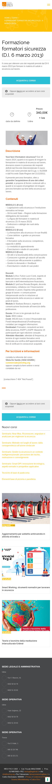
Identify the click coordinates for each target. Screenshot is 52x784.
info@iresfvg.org (9, 774)
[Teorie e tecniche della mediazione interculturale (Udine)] (26, 615)
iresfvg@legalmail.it (31, 772)
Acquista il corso (26, 81)
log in (19, 91)
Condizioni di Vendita (40, 777)
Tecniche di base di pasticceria (15, 473)
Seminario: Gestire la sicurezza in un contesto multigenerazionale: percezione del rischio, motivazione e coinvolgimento (22, 455)
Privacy (29, 777)
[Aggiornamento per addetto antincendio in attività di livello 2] (26, 508)
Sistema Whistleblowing (20, 779)
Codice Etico (36, 779)
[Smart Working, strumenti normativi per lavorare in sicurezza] (26, 562)
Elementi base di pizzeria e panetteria (19, 479)
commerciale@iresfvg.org (18, 363)
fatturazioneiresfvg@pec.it (38, 774)
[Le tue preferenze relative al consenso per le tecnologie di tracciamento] (47, 779)
